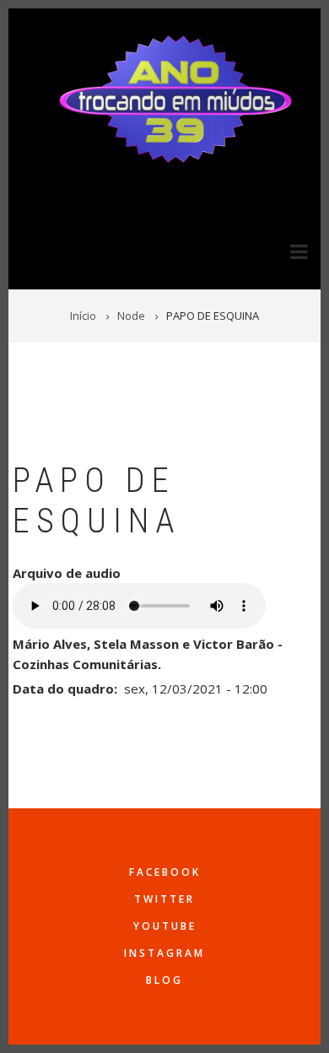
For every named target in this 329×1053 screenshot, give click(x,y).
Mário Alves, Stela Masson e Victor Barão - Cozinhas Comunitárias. (148, 653)
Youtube (165, 926)
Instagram (164, 953)
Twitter (164, 899)
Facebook (165, 872)
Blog (164, 980)
